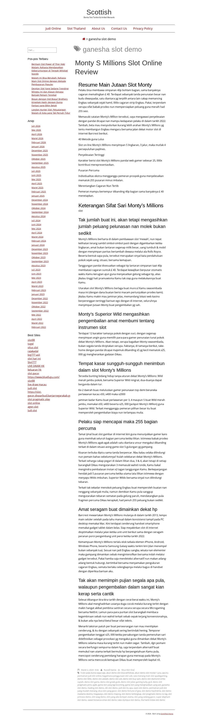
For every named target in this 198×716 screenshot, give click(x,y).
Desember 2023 (40, 249)
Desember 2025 (40, 150)
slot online (34, 403)
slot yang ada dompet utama (120, 696)
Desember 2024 (40, 199)
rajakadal (33, 351)
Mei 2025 (36, 179)
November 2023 (40, 253)
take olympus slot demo (129, 700)
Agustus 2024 (38, 216)
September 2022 (40, 310)
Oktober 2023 (38, 257)
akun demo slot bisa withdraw (120, 672)
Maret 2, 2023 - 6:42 (90, 669)
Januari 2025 (38, 195)
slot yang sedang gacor (144, 696)
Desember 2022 (40, 298)
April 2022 (37, 318)
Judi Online (53, 28)
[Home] (83, 39)
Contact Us (119, 28)
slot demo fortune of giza (129, 690)
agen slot (33, 406)
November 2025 (40, 154)
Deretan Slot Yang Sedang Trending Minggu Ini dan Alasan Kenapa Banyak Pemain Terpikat (50, 91)
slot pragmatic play (39, 399)
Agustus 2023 (38, 265)
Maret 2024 (37, 236)
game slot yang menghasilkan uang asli (143, 684)
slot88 (31, 340)
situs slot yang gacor (107, 690)
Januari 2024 (38, 245)
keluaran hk (34, 369)
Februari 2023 (39, 290)
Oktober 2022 (38, 306)
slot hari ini (34, 358)
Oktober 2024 (38, 208)
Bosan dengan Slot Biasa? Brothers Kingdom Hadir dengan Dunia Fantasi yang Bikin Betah (50, 102)
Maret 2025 (37, 187)
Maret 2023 (37, 286)
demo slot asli (115, 678)
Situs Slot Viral (127, 669)
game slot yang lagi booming (111, 684)
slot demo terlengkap (131, 694)
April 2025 (37, 183)
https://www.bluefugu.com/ (44, 377)
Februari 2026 (39, 142)
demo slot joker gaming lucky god (136, 682)
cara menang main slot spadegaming (150, 675)
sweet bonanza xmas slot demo (102, 700)
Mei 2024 (36, 228)
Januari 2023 (38, 294)
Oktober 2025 (38, 158)
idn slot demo (111, 688)
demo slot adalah (100, 678)
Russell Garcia (110, 669)
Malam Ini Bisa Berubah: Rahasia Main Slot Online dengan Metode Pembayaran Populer (49, 81)
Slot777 (32, 362)
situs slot (33, 347)
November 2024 (40, 203)
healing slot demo (96, 688)
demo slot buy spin (132, 678)
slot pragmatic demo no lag (154, 694)
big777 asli (34, 355)
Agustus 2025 (38, 167)
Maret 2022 (37, 322)
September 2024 (40, 212)
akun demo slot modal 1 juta (148, 672)
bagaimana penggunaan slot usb (117, 675)
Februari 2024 (39, 240)
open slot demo (141, 688)
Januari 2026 (38, 146)
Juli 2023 (36, 269)
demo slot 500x (84, 678)
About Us (98, 28)
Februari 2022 (39, 327)
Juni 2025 (36, 175)
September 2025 (40, 162)
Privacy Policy (143, 28)
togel (31, 343)
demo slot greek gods (110, 682)
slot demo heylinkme (151, 690)
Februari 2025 (39, 191)
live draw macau (37, 384)
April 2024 (37, 232)
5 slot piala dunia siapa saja (93, 672)
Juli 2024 (36, 220)
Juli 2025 (36, 171)
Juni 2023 (36, 273)
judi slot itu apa (126, 688)
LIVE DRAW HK (36, 366)
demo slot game (91, 682)
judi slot (32, 388)
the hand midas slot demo (153, 700)
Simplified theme (167, 714)
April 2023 (37, 281)
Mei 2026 (36, 130)
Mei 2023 (36, 277)
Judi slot (32, 410)
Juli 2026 (36, 126)
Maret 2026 (37, 138)
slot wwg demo (99, 696)
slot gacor (33, 373)
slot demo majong (112, 694)
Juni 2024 (36, 224)
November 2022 (40, 302)
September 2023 (40, 261)
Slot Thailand (76, 28)
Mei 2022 (36, 314)
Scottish (99, 12)
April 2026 (37, 134)
